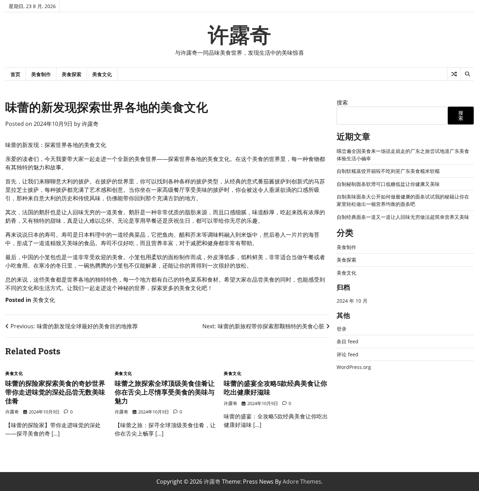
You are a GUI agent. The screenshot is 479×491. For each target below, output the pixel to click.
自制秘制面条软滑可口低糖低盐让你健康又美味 (388, 184)
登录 (341, 328)
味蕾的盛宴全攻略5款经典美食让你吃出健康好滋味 (275, 387)
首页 (15, 74)
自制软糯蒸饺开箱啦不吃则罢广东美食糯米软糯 (388, 171)
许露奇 (239, 35)
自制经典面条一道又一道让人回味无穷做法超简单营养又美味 (403, 217)
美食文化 (102, 74)
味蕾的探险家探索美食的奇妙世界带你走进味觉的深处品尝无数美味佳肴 (55, 392)
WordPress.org (354, 367)
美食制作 (41, 74)
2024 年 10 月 (352, 300)
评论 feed (347, 354)
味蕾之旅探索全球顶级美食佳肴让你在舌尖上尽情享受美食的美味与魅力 (165, 392)
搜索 (342, 102)
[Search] (467, 74)
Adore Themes (302, 481)
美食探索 (71, 74)
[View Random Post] (453, 74)
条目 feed (347, 341)
